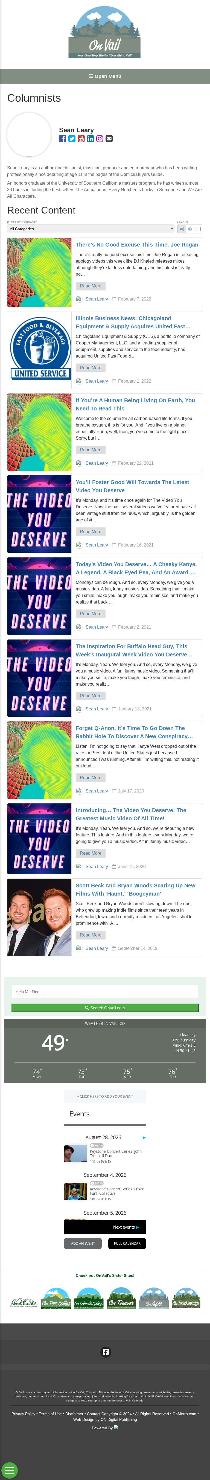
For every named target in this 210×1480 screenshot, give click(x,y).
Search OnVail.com (107, 1007)
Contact (93, 1414)
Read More (90, 286)
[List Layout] (181, 229)
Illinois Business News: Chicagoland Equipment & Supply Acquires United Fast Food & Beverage (130, 323)
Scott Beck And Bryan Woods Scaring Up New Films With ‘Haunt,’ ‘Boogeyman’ (136, 889)
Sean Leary (97, 299)
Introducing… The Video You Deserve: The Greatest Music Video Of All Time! (131, 814)
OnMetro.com (184, 1414)
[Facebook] (105, 1352)
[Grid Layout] (190, 229)
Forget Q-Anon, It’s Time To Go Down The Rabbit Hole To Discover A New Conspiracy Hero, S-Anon (132, 732)
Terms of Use (50, 1414)
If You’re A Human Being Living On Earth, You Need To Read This (135, 404)
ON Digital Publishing (119, 1419)
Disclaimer (74, 1414)
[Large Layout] (198, 229)
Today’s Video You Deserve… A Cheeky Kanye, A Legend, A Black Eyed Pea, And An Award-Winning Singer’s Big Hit (136, 569)
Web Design (83, 1419)
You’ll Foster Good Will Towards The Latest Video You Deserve (132, 486)
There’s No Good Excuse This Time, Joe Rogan (137, 245)
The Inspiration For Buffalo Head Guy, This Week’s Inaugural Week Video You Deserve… (134, 650)
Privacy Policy (23, 1414)
